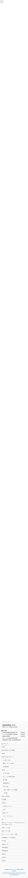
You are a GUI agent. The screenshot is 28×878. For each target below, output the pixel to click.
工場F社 (4, 860)
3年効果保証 (6, 766)
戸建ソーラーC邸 (6, 827)
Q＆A (4, 809)
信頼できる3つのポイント (8, 756)
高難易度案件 (6, 783)
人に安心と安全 (6, 760)
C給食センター (5, 844)
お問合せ (4, 802)
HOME (3, 747)
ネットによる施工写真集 (9, 776)
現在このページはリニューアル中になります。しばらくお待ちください (14, 823)
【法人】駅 (5, 786)
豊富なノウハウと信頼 (8, 763)
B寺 (3, 819)
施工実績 (5, 780)
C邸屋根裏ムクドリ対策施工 (9, 837)
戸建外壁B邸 (5, 847)
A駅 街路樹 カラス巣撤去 (11, 789)
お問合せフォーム (7, 806)
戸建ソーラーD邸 (6, 831)
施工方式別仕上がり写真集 (8, 750)
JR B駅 (5, 793)
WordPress (10, 873)
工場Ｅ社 (4, 857)
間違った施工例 (5, 796)
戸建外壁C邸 (5, 850)
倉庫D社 (4, 854)
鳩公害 (3, 753)
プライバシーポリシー (8, 816)
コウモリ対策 (6, 773)
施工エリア (5, 812)
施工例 (3, 770)
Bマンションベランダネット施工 (10, 834)
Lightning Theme (18, 873)
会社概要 (4, 799)
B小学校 (4, 840)
